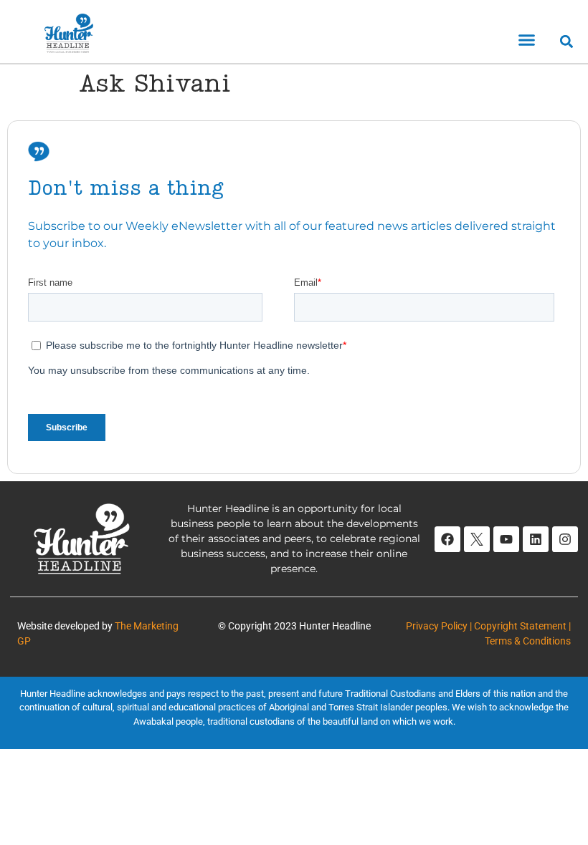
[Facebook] (447, 539)
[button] (527, 40)
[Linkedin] (536, 539)
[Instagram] (565, 539)
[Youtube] (506, 539)
